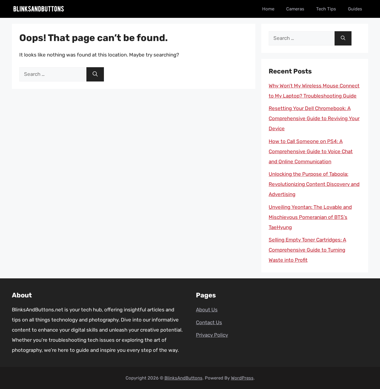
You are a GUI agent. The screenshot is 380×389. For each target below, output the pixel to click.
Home (268, 9)
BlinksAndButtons (183, 378)
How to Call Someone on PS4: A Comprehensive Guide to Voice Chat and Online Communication (311, 151)
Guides (355, 9)
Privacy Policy (212, 335)
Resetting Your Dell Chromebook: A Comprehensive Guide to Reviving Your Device (314, 118)
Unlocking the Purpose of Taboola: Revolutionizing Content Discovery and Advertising (314, 184)
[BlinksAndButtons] (38, 9)
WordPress (242, 378)
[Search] (95, 74)
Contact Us (209, 322)
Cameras (295, 9)
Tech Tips (326, 9)
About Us (207, 310)
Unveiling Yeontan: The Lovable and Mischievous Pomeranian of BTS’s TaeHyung (310, 217)
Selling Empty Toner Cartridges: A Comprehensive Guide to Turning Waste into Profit (307, 250)
